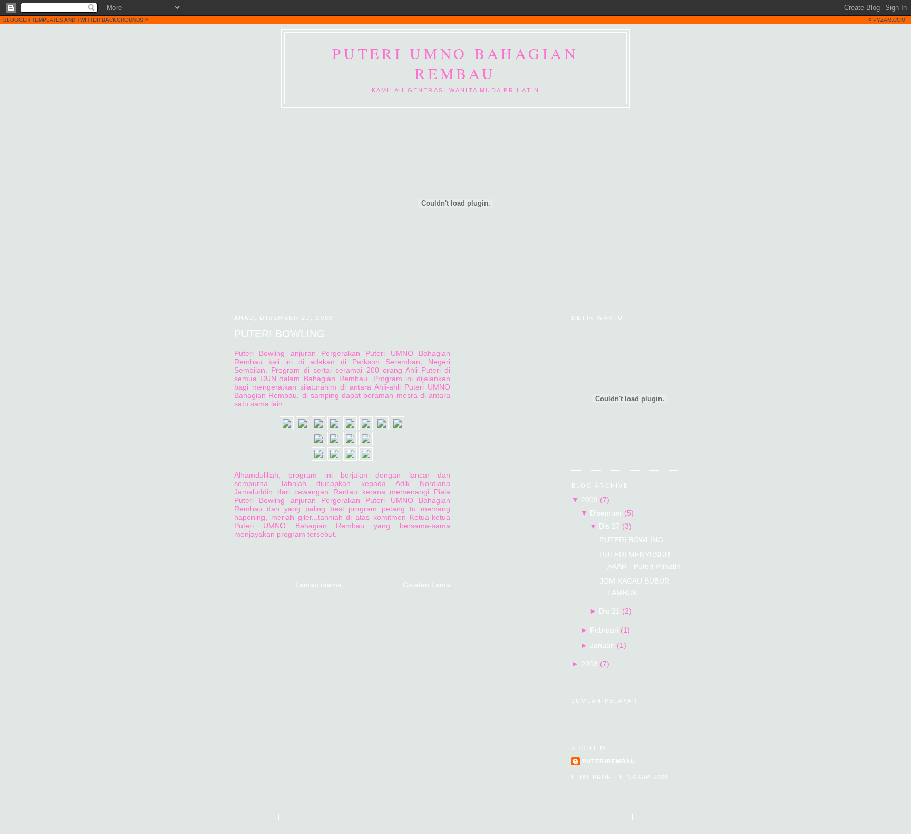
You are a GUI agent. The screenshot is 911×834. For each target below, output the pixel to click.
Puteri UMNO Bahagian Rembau (455, 63)
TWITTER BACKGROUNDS (110, 20)
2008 (589, 664)
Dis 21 (609, 611)
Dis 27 (609, 526)
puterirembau (608, 761)
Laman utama (318, 584)
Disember (606, 513)
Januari (602, 645)
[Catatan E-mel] (235, 548)
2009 (589, 500)
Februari (604, 630)
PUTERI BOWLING (279, 334)
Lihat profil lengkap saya (619, 777)
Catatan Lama (426, 584)
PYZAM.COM (889, 20)
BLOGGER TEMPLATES (33, 20)
